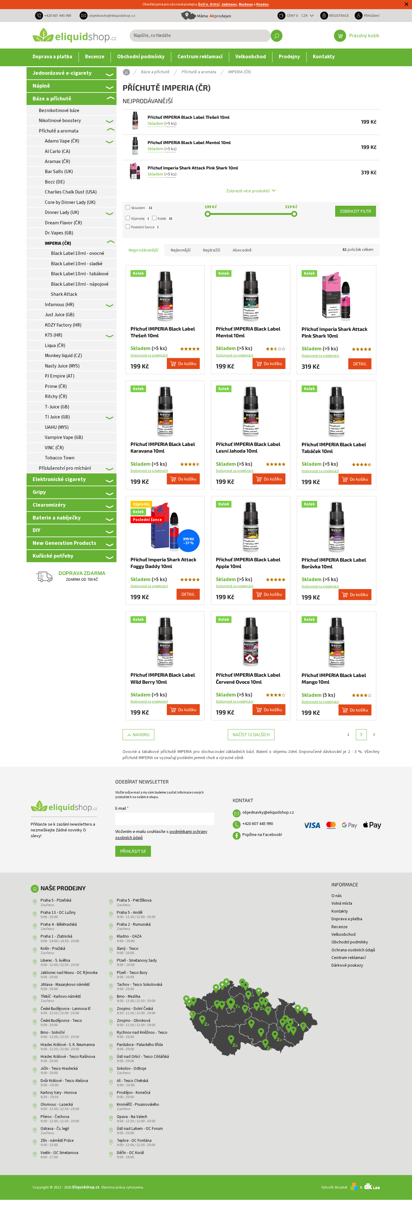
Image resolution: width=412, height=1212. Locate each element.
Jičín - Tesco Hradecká (59, 1068)
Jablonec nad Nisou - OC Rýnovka (69, 972)
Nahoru (141, 734)
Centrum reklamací (348, 958)
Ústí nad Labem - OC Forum (140, 1128)
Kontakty (339, 911)
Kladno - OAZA (129, 936)
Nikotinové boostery (60, 120)
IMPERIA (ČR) (58, 243)
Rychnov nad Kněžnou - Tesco (142, 1032)
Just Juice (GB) (59, 314)
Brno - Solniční (53, 1032)
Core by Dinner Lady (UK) (70, 202)
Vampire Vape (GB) (64, 437)
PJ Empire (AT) (59, 376)
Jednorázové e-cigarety (62, 73)
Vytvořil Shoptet (334, 1187)
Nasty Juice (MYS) (62, 366)
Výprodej (140, 218)
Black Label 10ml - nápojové (80, 284)
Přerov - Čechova (55, 1117)
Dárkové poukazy (347, 965)
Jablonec (229, 4)
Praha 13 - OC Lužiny (58, 912)
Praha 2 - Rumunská (134, 924)
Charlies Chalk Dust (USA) (71, 192)
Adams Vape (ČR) (62, 141)
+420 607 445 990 (257, 824)
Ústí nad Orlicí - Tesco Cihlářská (143, 1056)
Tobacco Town (59, 457)
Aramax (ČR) (57, 161)
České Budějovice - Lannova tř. (66, 1008)
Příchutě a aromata (58, 131)
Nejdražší (211, 250)
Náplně (41, 86)
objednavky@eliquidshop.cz (268, 812)
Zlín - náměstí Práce (57, 1140)
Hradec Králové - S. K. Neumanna (68, 1044)
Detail (360, 363)
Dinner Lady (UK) (62, 212)
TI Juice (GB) (57, 417)
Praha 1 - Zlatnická (56, 936)
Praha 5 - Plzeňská (56, 900)
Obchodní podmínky (349, 942)
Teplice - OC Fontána (134, 1140)
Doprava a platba (346, 919)
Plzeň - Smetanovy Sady (137, 960)
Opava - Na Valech (132, 1117)
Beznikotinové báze (59, 110)
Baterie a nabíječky (57, 518)
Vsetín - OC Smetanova (59, 1153)
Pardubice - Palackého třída (140, 1044)
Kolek (165, 218)
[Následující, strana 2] (361, 734)
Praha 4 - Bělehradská (59, 924)
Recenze (339, 927)
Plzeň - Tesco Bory (132, 972)
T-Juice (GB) (57, 406)
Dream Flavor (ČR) (63, 222)
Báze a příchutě (52, 99)
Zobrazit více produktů (248, 190)
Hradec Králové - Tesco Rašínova (68, 1056)
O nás (336, 896)
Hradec (262, 4)
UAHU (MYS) (57, 427)
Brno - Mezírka (128, 996)
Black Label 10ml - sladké (76, 263)
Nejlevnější (181, 250)
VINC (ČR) (54, 447)
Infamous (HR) (59, 304)
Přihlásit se (133, 851)
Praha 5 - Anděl (129, 912)
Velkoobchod (343, 935)
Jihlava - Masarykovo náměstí (65, 984)
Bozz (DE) (55, 182)
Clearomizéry (49, 505)
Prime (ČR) (56, 386)
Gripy (39, 492)
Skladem (141, 208)
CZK (305, 15)
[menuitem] (52, 57)
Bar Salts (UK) (59, 171)
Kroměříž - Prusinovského (138, 1104)
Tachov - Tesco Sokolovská (139, 984)
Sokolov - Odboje (131, 1068)
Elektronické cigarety (59, 479)
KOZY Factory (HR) (63, 325)
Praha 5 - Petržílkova (134, 900)
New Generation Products (64, 543)
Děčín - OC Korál (130, 1153)
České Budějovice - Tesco (61, 1020)
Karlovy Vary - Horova (59, 1092)
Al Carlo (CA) (57, 151)
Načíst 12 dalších (251, 734)
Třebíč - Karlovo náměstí (61, 996)
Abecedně (242, 250)
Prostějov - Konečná (133, 1092)
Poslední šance (145, 227)
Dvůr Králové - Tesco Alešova (64, 1081)
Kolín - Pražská (53, 948)
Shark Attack (64, 294)
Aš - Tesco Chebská (132, 1081)
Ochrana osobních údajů (353, 950)
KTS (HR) (53, 335)
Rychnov (246, 4)
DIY (36, 530)
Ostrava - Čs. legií (55, 1128)
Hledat (276, 36)
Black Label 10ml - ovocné (77, 253)
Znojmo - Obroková (133, 1020)
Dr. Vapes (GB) (59, 233)
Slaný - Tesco (127, 948)
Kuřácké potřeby (53, 556)
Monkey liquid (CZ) (63, 355)
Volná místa (341, 903)
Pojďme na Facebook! (262, 835)
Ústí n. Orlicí (209, 4)
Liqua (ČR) (55, 345)
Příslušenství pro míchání (65, 468)
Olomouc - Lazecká (57, 1104)
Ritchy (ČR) (56, 396)
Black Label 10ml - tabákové (80, 273)
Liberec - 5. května (55, 960)
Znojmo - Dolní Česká (135, 1008)
